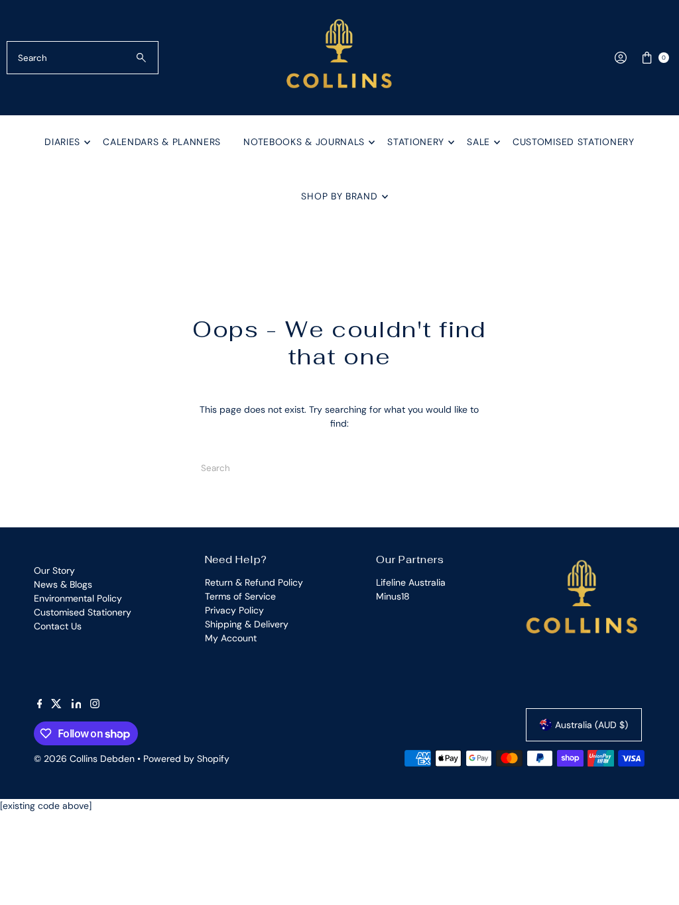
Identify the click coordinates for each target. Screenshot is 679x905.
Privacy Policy (234, 610)
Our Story (54, 570)
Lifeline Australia (411, 582)
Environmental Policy (78, 598)
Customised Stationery (574, 142)
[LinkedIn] (77, 705)
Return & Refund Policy (254, 582)
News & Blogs (63, 584)
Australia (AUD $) (591, 725)
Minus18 (393, 596)
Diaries (62, 142)
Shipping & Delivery (246, 624)
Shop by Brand (339, 196)
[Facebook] (39, 705)
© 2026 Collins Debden (84, 759)
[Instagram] (94, 705)
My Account (231, 638)
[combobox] (82, 57)
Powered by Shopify (186, 759)
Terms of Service (240, 596)
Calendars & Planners (162, 142)
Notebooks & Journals (304, 142)
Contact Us (58, 626)
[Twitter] (56, 705)
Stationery (415, 142)
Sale (478, 142)
